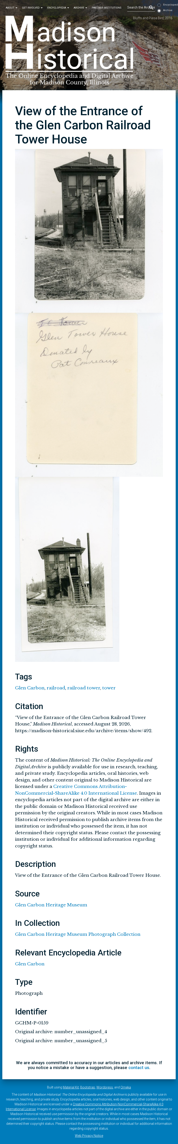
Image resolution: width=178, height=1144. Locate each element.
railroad (56, 688)
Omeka (126, 1087)
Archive (79, 7)
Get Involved (31, 7)
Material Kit (71, 1087)
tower (109, 688)
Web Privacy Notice (89, 1136)
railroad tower (83, 688)
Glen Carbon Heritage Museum (51, 905)
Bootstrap (87, 1087)
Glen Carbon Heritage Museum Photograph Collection (77, 934)
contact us (138, 1067)
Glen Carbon (29, 688)
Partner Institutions (106, 7)
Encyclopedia (57, 7)
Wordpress (104, 1087)
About (10, 7)
